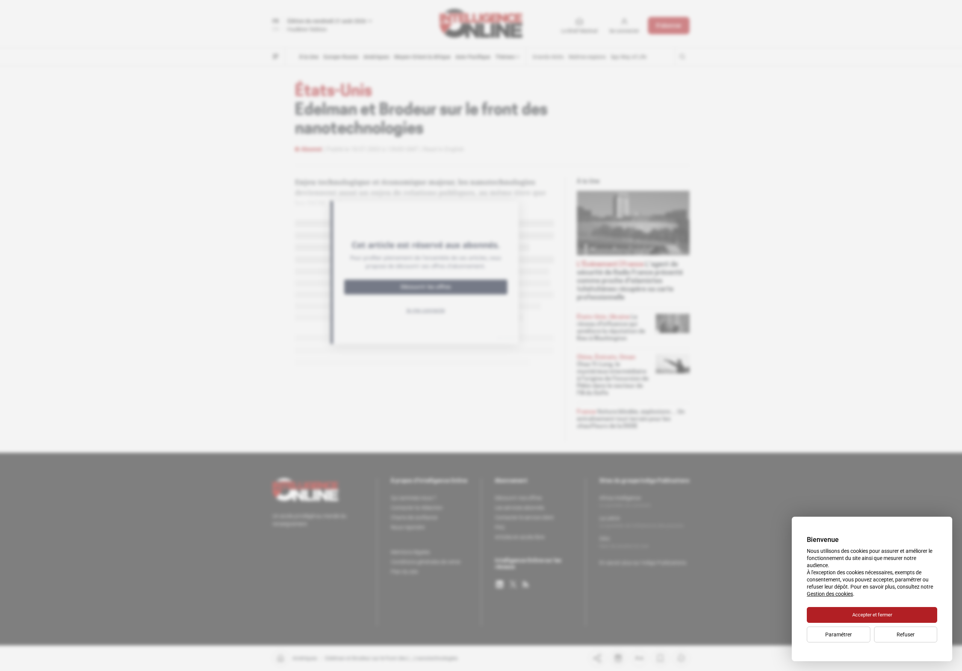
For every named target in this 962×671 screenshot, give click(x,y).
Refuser (906, 634)
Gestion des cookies (830, 594)
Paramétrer (838, 634)
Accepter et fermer (872, 615)
